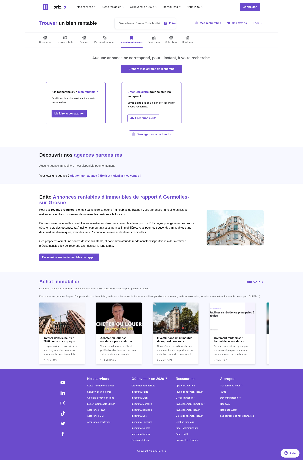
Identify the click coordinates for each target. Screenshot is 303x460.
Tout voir (253, 282)
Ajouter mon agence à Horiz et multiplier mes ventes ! (105, 175)
